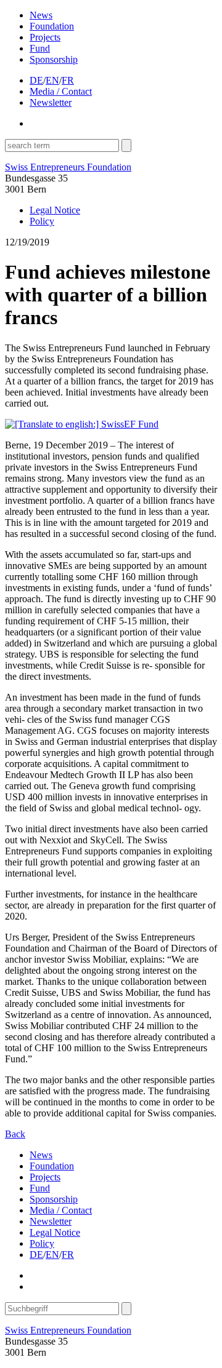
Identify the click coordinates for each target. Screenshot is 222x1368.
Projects (45, 37)
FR (68, 80)
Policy (42, 221)
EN (52, 80)
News (41, 15)
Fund (40, 48)
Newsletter (51, 102)
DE (36, 80)
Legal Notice (55, 210)
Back (15, 1134)
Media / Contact (61, 91)
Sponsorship (54, 59)
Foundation (52, 26)
